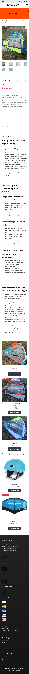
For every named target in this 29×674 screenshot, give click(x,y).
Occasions (15, 20)
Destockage (5, 656)
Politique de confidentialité (9, 548)
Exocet (3, 642)
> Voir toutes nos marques (8, 650)
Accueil (5, 20)
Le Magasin (19, 1)
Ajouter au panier (14, 374)
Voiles (3, 661)
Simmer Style (5, 644)
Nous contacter (6, 544)
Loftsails (4, 648)
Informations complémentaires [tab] (10, 130)
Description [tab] (5, 126)
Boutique (10, 20)
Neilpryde (4, 640)
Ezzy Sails (4, 646)
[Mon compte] (24, 5)
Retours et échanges (7, 586)
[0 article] (26, 5)
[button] (26, 27)
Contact (25, 1)
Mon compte (5, 626)
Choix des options (14, 490)
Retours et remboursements (9, 550)
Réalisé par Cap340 (14, 672)
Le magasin (5, 542)
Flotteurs (4, 660)
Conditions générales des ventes (10, 546)
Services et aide (5, 628)
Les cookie (4, 552)
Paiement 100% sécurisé (8, 598)
